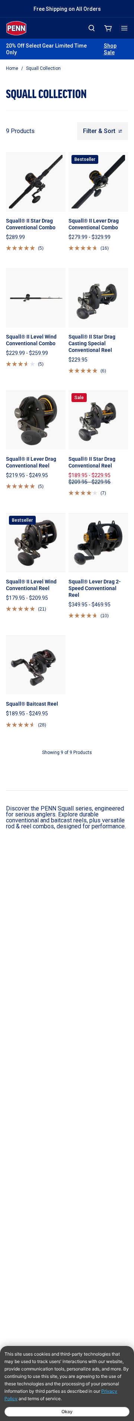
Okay (67, 1411)
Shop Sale (110, 49)
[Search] (91, 28)
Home (12, 68)
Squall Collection (43, 68)
